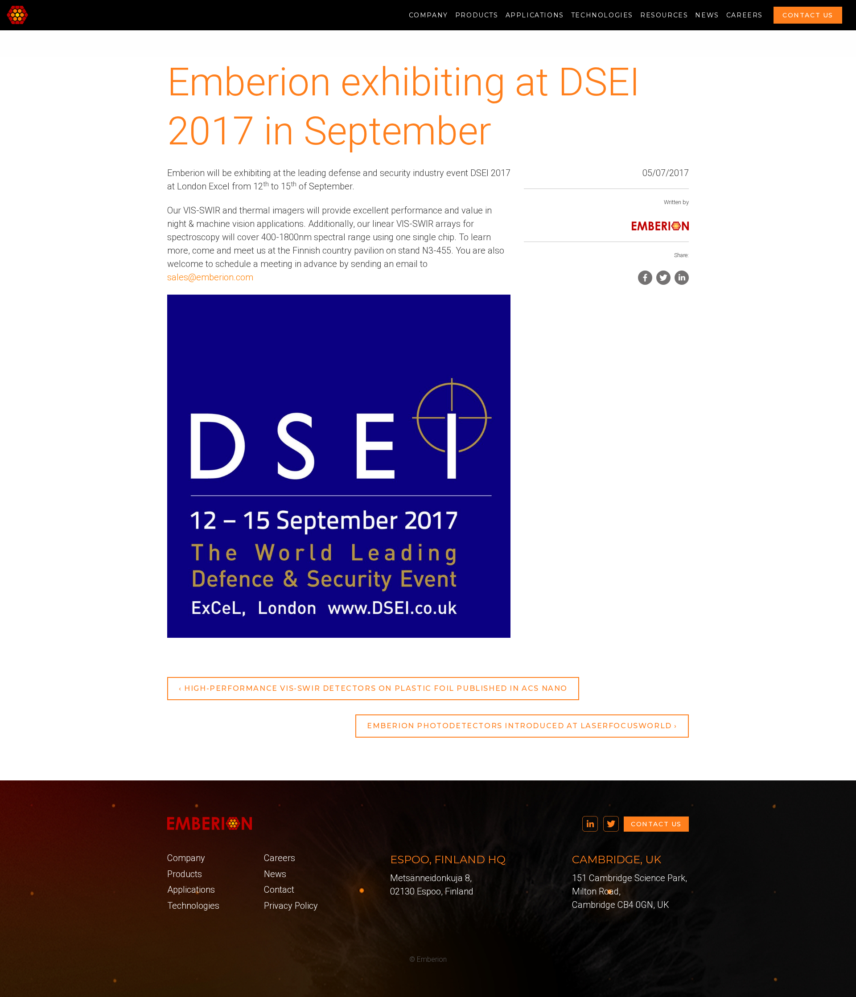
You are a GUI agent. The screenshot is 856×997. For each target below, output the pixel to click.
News (707, 15)
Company (428, 15)
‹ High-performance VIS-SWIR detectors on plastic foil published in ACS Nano (373, 688)
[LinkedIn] (590, 823)
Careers (744, 15)
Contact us (807, 15)
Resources (664, 15)
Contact (279, 889)
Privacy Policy (291, 905)
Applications (535, 15)
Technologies (602, 15)
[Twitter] (611, 823)
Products (476, 15)
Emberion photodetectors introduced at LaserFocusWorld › (522, 726)
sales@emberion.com (210, 277)
